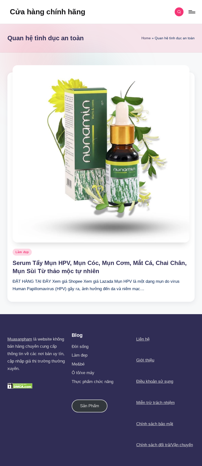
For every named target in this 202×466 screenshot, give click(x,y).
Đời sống (80, 346)
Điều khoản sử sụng (154, 381)
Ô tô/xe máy (83, 372)
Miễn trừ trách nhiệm (155, 402)
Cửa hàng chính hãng (47, 12)
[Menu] (191, 12)
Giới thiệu (145, 360)
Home (146, 38)
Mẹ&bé (78, 364)
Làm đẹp (22, 252)
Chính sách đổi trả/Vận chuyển (164, 445)
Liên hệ (143, 339)
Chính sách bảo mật (154, 424)
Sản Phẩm (89, 406)
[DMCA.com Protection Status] (20, 385)
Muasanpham (19, 339)
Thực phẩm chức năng (92, 381)
